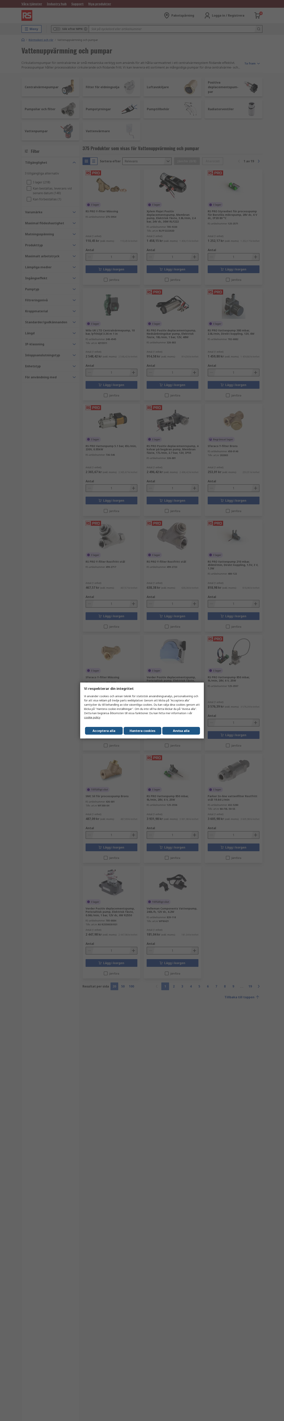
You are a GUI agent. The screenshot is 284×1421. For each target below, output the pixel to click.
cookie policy (92, 717)
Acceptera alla (104, 731)
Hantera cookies (142, 731)
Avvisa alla (181, 731)
